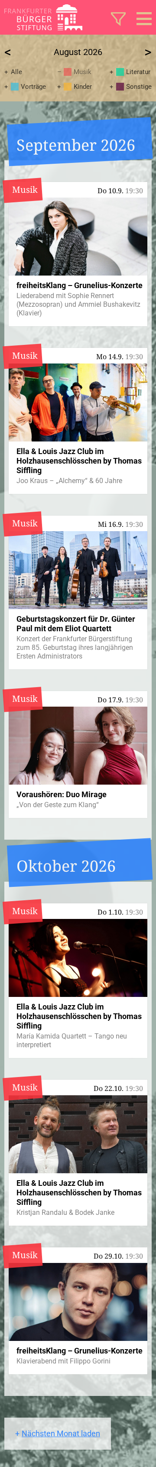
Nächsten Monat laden (61, 1433)
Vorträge (33, 87)
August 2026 (78, 52)
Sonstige (139, 87)
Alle (16, 72)
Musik (82, 72)
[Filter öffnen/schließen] (118, 18)
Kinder (83, 87)
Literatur (138, 72)
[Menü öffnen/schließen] (144, 18)
